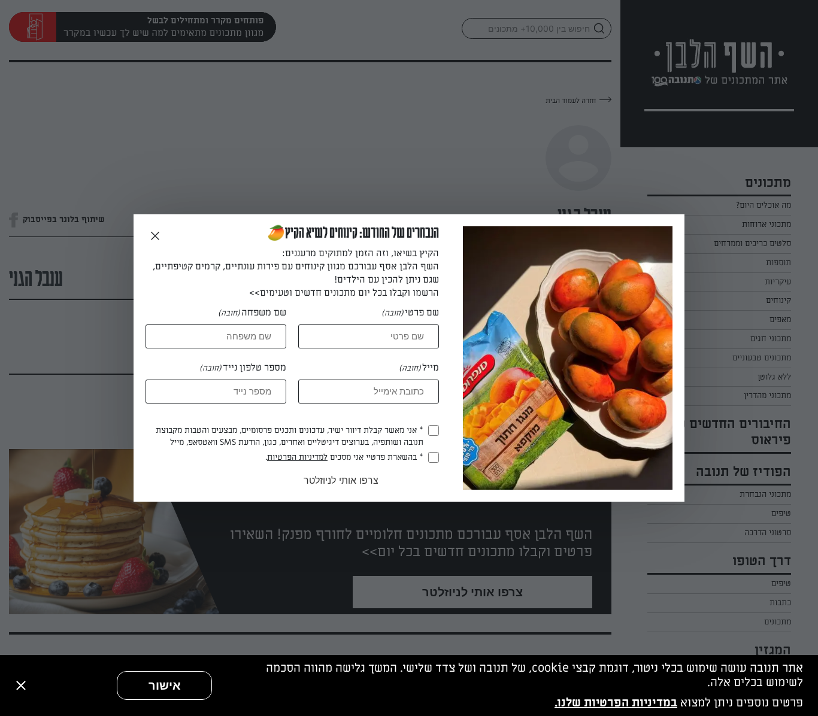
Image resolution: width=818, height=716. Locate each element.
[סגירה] (21, 685)
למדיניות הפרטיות (297, 457)
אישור (165, 685)
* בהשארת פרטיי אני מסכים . (344, 457)
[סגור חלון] (155, 236)
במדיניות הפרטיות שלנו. (616, 703)
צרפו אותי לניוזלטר (341, 480)
